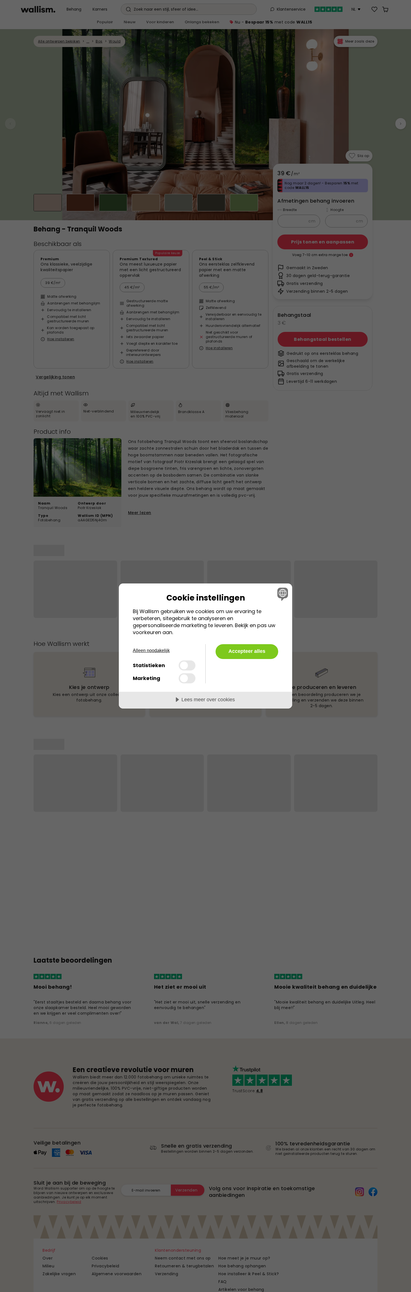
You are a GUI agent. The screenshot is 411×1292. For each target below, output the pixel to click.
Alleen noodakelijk (151, 650)
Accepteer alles (246, 651)
